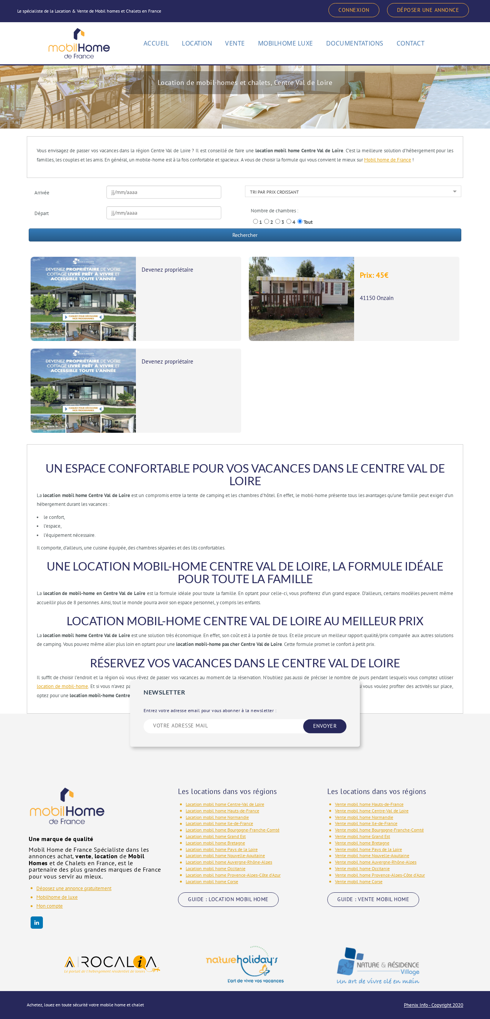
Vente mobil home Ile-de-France (366, 823)
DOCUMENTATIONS (355, 43)
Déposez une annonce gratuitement (73, 888)
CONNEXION (353, 10)
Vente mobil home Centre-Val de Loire (371, 811)
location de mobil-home (62, 686)
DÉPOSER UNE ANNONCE (428, 10)
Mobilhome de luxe (57, 897)
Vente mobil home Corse (358, 881)
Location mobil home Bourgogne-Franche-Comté (232, 830)
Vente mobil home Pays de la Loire (368, 849)
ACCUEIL (156, 43)
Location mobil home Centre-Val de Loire (225, 804)
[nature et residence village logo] (378, 964)
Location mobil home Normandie (217, 817)
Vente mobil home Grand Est (362, 836)
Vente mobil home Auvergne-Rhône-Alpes (375, 862)
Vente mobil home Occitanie (362, 868)
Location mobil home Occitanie (215, 868)
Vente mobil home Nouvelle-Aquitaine (372, 855)
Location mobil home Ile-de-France (219, 823)
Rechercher (245, 235)
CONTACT (411, 43)
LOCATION (197, 43)
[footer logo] (67, 811)
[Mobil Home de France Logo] (79, 39)
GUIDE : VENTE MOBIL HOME (373, 899)
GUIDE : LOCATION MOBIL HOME (228, 899)
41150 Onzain (377, 298)
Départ (41, 213)
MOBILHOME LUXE (285, 43)
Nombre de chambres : (274, 210)
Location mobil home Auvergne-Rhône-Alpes (229, 862)
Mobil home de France (387, 160)
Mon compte (49, 906)
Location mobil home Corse (212, 881)
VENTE (235, 43)
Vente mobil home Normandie (364, 817)
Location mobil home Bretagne (215, 843)
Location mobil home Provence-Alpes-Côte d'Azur (233, 875)
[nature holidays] (245, 964)
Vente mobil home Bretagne (362, 843)
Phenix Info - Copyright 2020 (433, 1005)
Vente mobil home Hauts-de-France (369, 804)
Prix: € (374, 275)
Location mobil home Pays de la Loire (222, 849)
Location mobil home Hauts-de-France (222, 811)
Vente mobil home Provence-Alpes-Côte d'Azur (380, 875)
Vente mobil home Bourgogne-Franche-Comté (379, 830)
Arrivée (41, 192)
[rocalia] (112, 964)
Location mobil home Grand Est (216, 836)
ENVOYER (325, 725)
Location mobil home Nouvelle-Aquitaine (225, 855)
